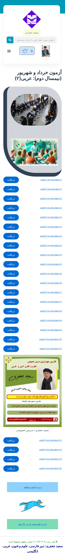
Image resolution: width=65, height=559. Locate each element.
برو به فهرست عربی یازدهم (32, 524)
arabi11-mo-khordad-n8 (51, 311)
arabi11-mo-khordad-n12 (50, 440)
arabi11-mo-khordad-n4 (51, 236)
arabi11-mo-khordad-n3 (51, 217)
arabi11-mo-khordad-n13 (50, 449)
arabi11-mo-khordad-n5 (51, 255)
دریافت (11, 179)
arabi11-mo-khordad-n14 (50, 459)
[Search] (10, 40)
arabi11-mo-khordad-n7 (51, 292)
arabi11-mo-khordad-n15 (50, 468)
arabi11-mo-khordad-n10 (50, 339)
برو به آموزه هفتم (33, 487)
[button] (9, 51)
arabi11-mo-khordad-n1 (51, 180)
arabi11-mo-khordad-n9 (51, 330)
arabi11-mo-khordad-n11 (51, 348)
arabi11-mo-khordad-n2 (51, 198)
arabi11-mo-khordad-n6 (51, 273)
